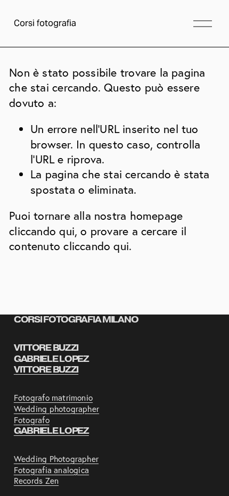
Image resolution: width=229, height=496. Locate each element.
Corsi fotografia (45, 23)
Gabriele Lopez (51, 431)
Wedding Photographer (56, 459)
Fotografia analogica (51, 470)
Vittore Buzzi (46, 370)
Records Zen (36, 481)
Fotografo (32, 420)
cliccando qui (42, 231)
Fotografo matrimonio (53, 398)
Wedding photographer (56, 409)
